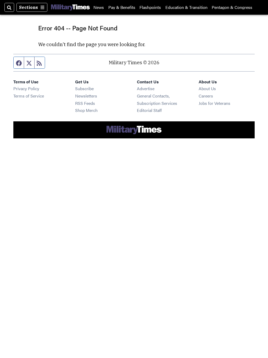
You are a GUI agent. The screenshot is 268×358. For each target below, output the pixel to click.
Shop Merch (86, 110)
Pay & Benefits (121, 7)
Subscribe (84, 88)
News (98, 7)
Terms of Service (28, 96)
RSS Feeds (85, 103)
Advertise (145, 88)
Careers (206, 96)
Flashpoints (150, 7)
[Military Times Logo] (70, 7)
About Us (207, 88)
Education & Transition (186, 7)
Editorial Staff (149, 110)
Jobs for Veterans (214, 103)
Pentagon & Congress (232, 7)
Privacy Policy (26, 88)
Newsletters (86, 96)
